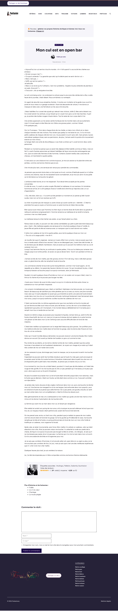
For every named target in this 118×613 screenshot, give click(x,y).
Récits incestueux (80, 576)
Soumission (82, 466)
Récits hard (59, 44)
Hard (40, 14)
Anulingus (59, 466)
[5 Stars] (49, 470)
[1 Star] (41, 470)
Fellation (67, 466)
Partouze (103, 14)
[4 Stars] (47, 470)
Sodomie (74, 466)
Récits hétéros (79, 574)
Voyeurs (74, 14)
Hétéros (32, 14)
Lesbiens (83, 14)
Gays (57, 14)
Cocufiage (48, 14)
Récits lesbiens (79, 578)
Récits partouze (79, 581)
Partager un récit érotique (18, 3)
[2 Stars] (43, 470)
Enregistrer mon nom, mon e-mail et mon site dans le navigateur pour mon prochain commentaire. (58, 545)
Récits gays (78, 569)
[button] (109, 14)
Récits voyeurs (79, 586)
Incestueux (93, 14)
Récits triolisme (79, 583)
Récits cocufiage (80, 567)
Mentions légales (106, 601)
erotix (64, 57)
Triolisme (64, 14)
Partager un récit (54, 575)
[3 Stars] (45, 470)
